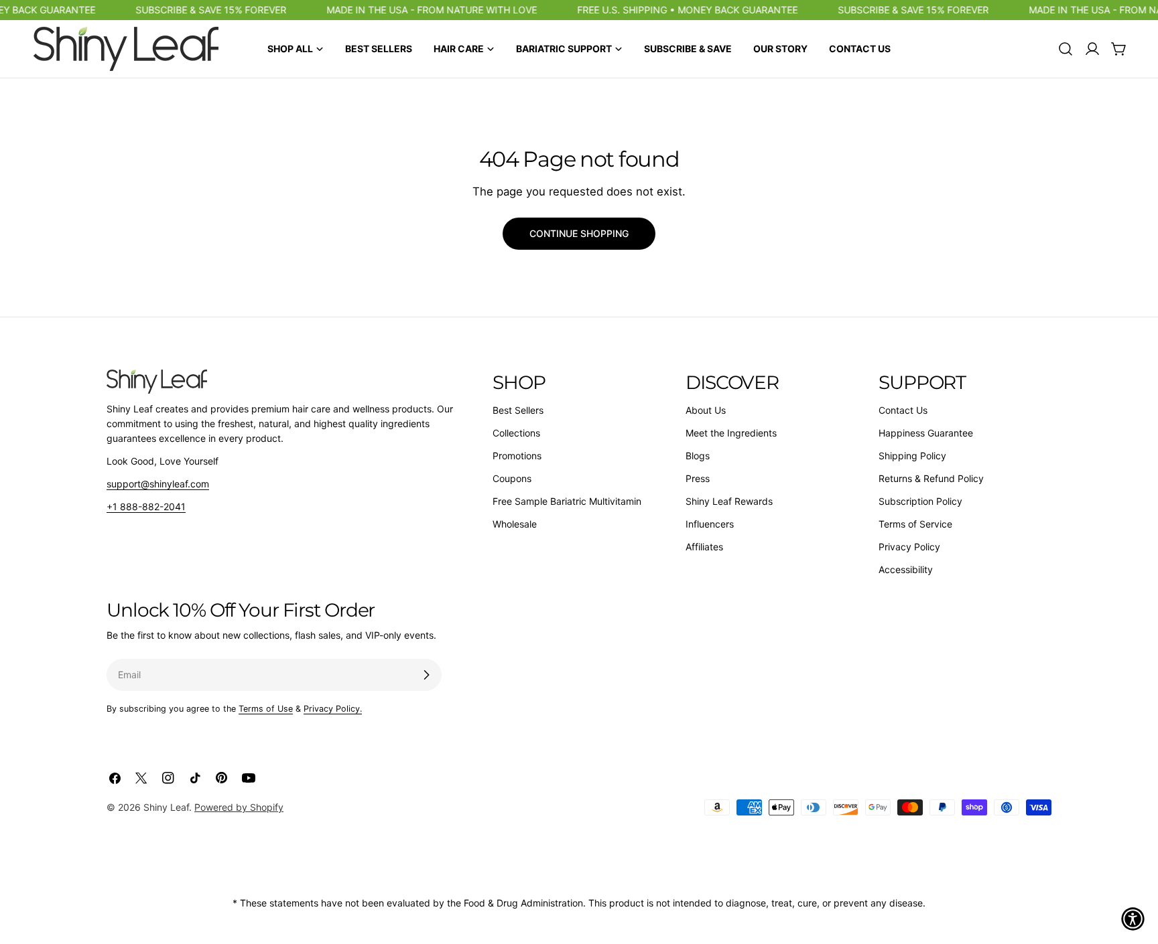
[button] (1133, 919)
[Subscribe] (426, 675)
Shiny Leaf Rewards (729, 501)
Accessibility (906, 569)
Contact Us (903, 410)
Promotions (517, 455)
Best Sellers (518, 410)
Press (698, 478)
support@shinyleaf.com (158, 483)
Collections (516, 433)
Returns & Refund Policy (931, 478)
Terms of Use (266, 709)
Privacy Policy (909, 546)
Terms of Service (915, 524)
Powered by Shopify (238, 807)
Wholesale (515, 524)
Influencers (710, 524)
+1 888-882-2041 (146, 506)
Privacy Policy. (333, 709)
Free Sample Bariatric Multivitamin (567, 501)
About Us (706, 410)
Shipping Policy (912, 455)
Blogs (698, 455)
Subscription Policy (920, 501)
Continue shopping (579, 233)
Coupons (512, 478)
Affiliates (704, 546)
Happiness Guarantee (926, 433)
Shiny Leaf (166, 807)
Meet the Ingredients (731, 433)
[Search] (1065, 48)
